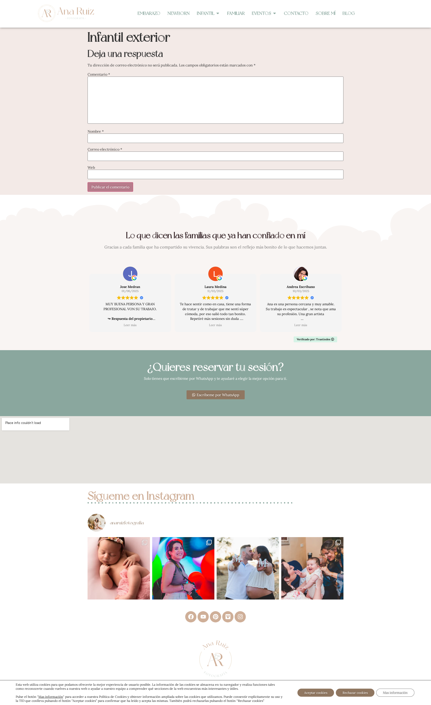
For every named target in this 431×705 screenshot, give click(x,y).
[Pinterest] (215, 616)
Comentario (99, 74)
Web (91, 167)
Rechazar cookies (355, 693)
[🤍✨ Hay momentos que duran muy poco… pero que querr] (119, 568)
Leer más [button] (130, 325)
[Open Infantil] (218, 13)
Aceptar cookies (315, 693)
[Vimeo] (227, 616)
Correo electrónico (105, 149)
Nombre (96, 131)
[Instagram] (240, 616)
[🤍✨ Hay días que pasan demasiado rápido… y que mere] (312, 568)
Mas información (50, 697)
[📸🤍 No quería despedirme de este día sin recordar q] (183, 568)
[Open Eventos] (274, 13)
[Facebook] (190, 616)
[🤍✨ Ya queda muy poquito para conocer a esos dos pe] (248, 568)
